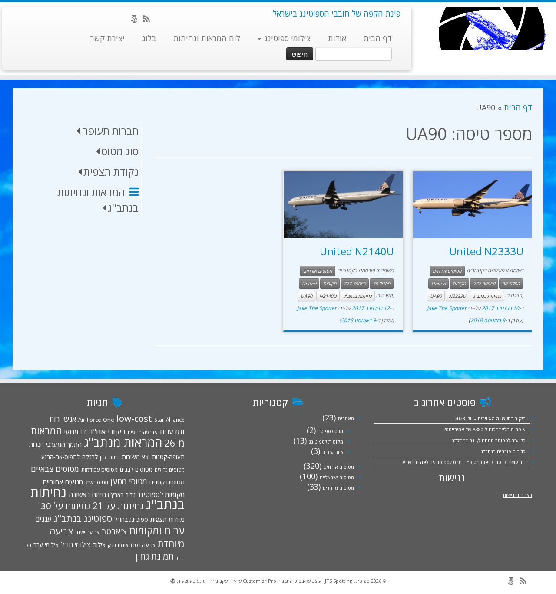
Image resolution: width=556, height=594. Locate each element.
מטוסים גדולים (170, 469)
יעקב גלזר (219, 580)
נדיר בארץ (123, 495)
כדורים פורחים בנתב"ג (503, 451)
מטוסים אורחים (447, 271)
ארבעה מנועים (143, 432)
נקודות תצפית (167, 519)
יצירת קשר (107, 38)
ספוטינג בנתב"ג (83, 518)
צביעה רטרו (143, 545)
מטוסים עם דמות (99, 470)
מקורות (459, 283)
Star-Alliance (169, 419)
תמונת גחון (155, 556)
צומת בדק (118, 545)
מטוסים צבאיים (55, 469)
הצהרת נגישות (517, 495)
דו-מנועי (75, 431)
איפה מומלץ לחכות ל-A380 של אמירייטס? (485, 429)
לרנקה (90, 457)
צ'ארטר (114, 531)
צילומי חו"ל (75, 544)
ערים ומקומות (157, 530)
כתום (114, 457)
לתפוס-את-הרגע (60, 457)
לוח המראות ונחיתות (206, 38)
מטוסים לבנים (136, 470)
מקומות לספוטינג (326, 441)
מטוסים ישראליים (337, 477)
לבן (103, 457)
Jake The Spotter (447, 308)
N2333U (457, 296)
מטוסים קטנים (167, 481)
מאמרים (346, 418)
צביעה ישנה (87, 532)
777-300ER (484, 283)
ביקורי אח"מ (107, 431)
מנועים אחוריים (63, 482)
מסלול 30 (511, 283)
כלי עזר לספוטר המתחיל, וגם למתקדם (488, 440)
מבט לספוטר (330, 431)
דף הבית (378, 38)
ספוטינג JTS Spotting (347, 580)
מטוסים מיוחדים (338, 487)
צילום (99, 544)
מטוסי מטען (128, 481)
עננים (43, 519)
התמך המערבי (64, 444)
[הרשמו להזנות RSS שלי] (149, 18)
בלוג (149, 38)
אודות (337, 38)
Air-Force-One (96, 420)
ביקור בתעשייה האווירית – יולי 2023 (490, 418)
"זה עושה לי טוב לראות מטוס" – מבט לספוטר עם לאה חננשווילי (463, 462)
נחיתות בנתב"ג (487, 296)
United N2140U (357, 251)
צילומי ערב (46, 545)
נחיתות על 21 (118, 505)
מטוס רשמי (96, 482)
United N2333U (486, 251)
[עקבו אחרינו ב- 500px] (136, 18)
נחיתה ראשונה (89, 494)
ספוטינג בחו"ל (131, 520)
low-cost (134, 418)
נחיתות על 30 (65, 506)
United (438, 283)
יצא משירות (136, 457)
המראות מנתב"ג (123, 442)
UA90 (436, 296)
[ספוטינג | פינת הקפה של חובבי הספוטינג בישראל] (492, 28)
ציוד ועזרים (332, 452)
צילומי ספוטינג (286, 38)
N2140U (328, 296)
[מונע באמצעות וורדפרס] (173, 579)
